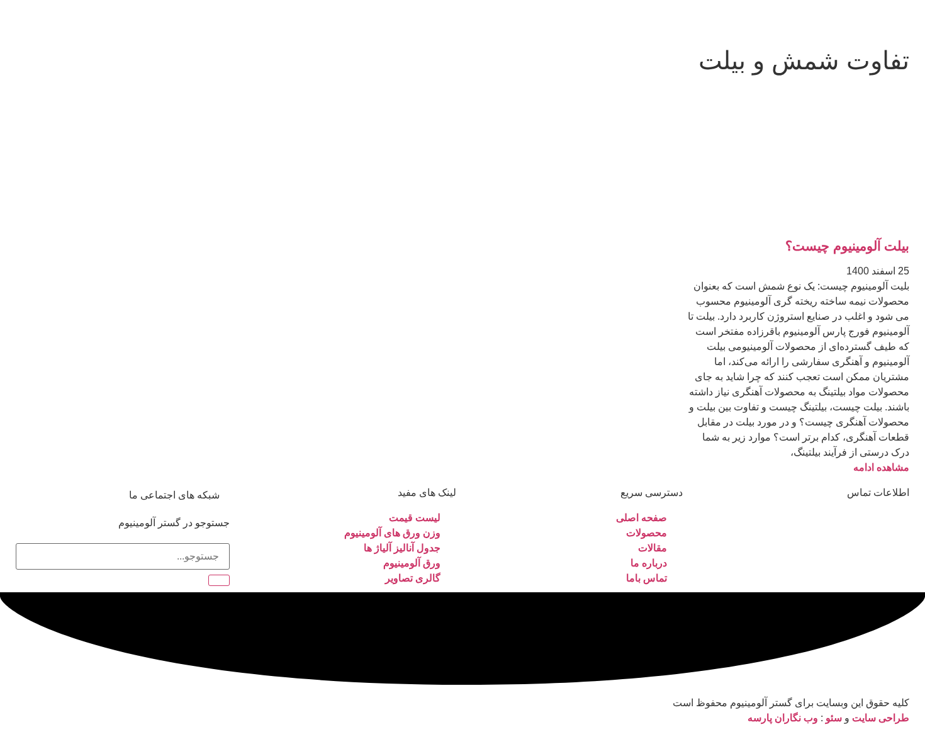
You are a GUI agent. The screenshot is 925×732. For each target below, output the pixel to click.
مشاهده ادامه (881, 467)
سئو (834, 717)
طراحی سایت (880, 717)
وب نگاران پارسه (783, 717)
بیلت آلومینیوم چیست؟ (847, 246)
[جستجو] (219, 580)
